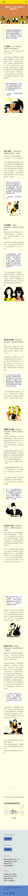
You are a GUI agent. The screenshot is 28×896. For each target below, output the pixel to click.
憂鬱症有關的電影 (8, 878)
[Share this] (8, 788)
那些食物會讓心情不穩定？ (11, 876)
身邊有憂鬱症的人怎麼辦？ (11, 861)
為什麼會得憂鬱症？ (9, 865)
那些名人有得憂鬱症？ (9, 880)
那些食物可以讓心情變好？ (11, 874)
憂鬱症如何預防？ (8, 863)
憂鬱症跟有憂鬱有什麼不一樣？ (12, 859)
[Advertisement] (14, 127)
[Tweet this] (12, 788)
